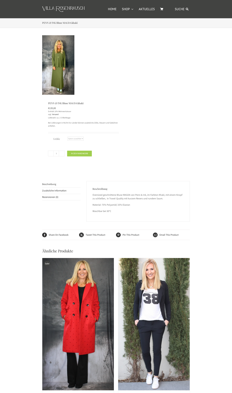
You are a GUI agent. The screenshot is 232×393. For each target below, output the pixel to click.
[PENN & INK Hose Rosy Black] (154, 324)
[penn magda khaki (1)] (58, 65)
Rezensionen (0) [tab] (50, 197)
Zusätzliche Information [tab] (54, 190)
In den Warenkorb (79, 153)
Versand (55, 114)
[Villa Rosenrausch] (63, 7)
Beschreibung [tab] (49, 184)
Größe (56, 138)
